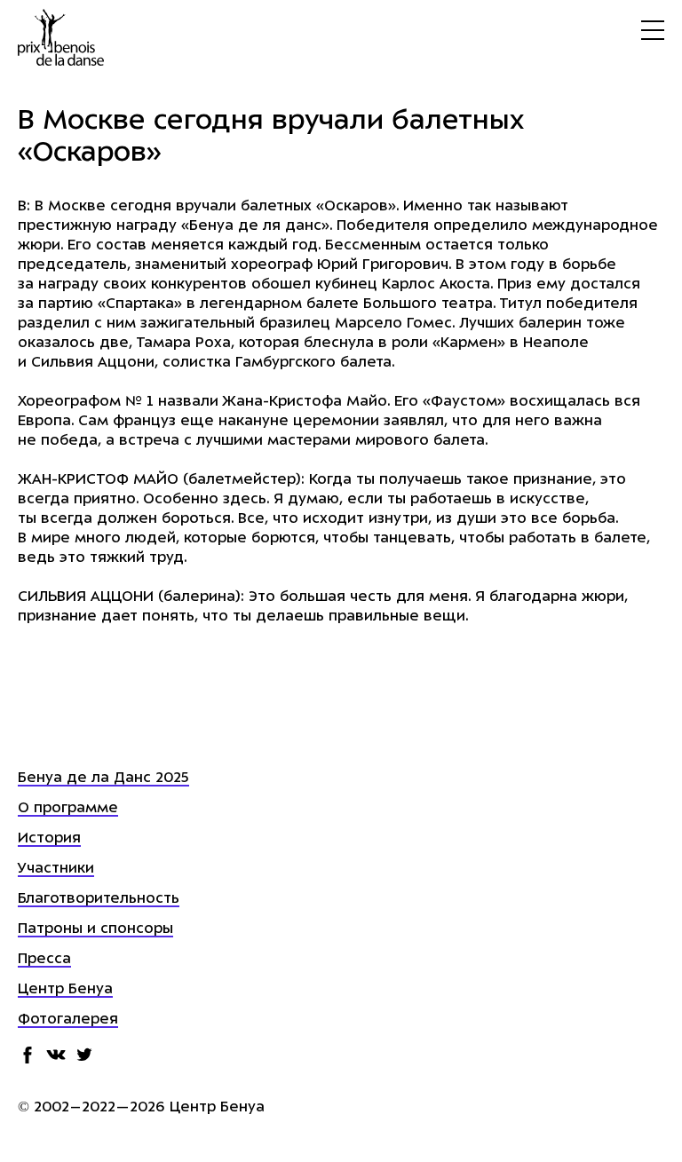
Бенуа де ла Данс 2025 (103, 779)
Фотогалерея (68, 1020)
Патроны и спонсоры (95, 929)
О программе (68, 809)
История (49, 839)
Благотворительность (98, 899)
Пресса (44, 960)
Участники (56, 869)
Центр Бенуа (65, 990)
